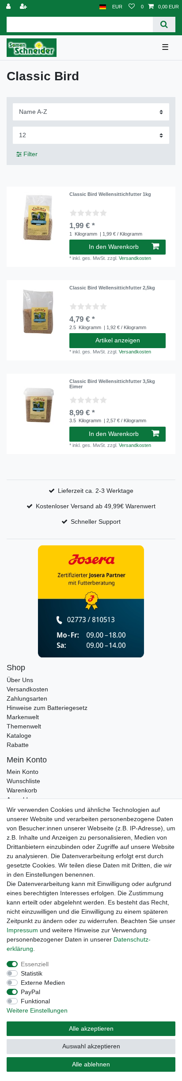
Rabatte (18, 744)
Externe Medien (43, 982)
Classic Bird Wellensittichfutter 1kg (110, 194)
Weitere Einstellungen (37, 1010)
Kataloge (19, 735)
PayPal (30, 991)
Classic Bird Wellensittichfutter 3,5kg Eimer (112, 384)
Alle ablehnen (91, 1064)
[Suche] (164, 24)
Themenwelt (24, 726)
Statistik (31, 973)
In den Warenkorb (114, 246)
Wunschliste (23, 780)
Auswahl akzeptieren (91, 1046)
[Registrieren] (24, 7)
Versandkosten (135, 258)
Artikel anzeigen (117, 340)
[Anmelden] (9, 7)
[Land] (102, 7)
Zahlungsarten (27, 698)
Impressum (22, 930)
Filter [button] (30, 154)
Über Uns (20, 679)
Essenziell (35, 964)
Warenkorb (22, 790)
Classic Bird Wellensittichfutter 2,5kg (112, 287)
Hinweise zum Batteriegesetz (47, 707)
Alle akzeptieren (91, 1028)
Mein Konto (22, 771)
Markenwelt (23, 717)
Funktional (35, 1001)
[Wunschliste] (131, 7)
